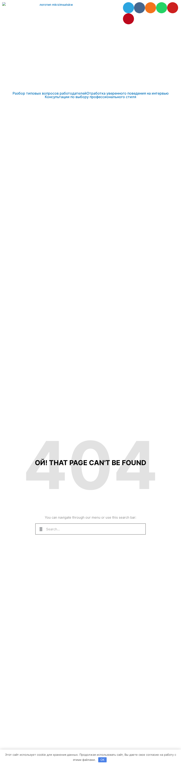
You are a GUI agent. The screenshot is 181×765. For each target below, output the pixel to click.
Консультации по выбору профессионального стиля (90, 97)
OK (102, 759)
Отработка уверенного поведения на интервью (128, 93)
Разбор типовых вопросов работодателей (50, 93)
